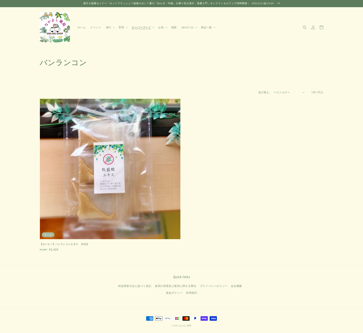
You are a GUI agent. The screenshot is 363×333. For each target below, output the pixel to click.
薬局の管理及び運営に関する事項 (175, 286)
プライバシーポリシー (213, 286)
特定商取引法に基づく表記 (134, 286)
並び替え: (264, 92)
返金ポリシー (174, 292)
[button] (305, 27)
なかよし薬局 (185, 325)
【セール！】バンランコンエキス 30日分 (64, 244)
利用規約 (191, 292)
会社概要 (236, 286)
